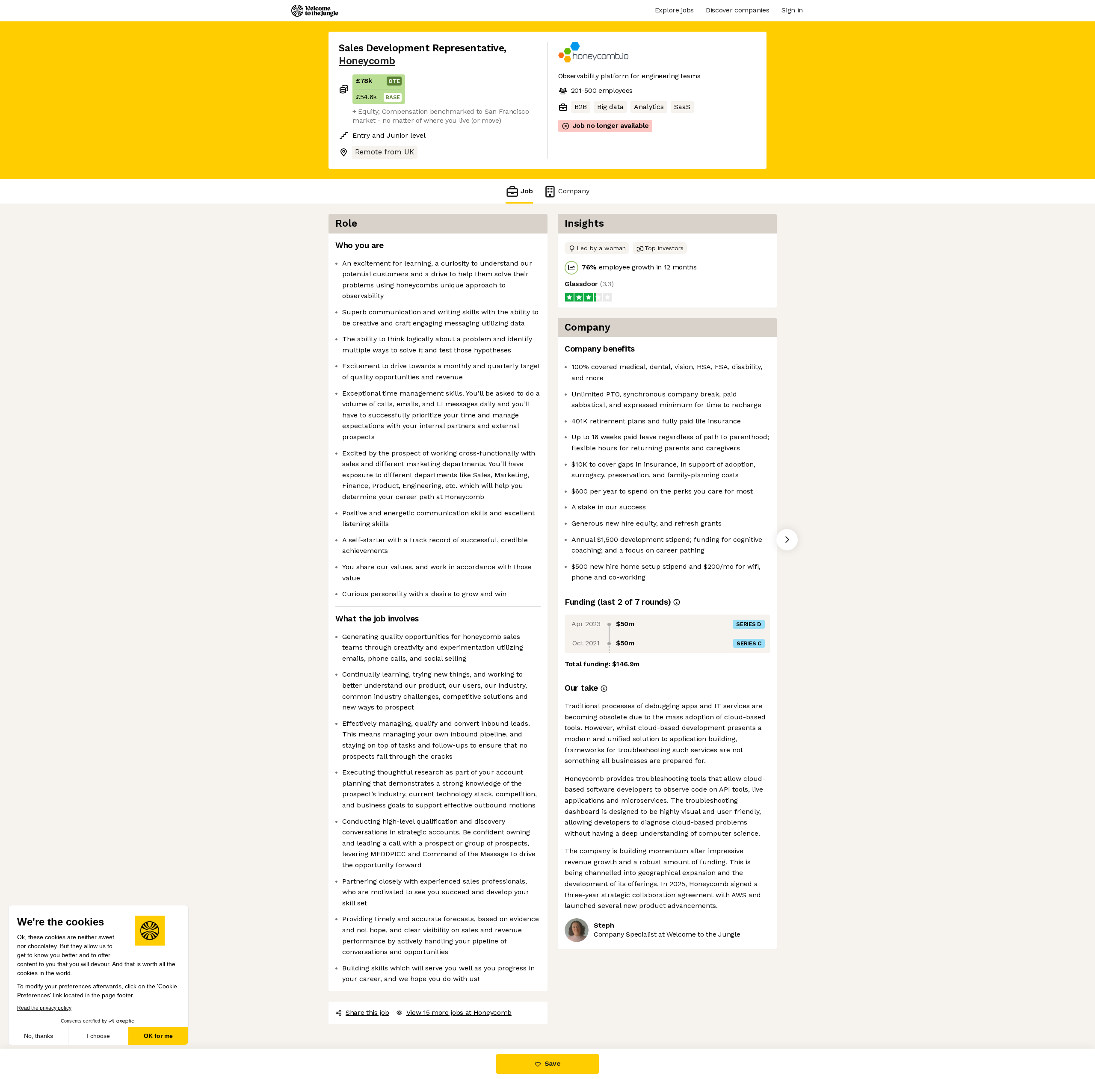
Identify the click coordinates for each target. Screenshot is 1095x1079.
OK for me (158, 1035)
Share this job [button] (367, 1012)
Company (573, 191)
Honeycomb (367, 61)
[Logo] (314, 11)
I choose (98, 1035)
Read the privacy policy (44, 1008)
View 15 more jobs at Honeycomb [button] (459, 1012)
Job (527, 191)
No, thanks (38, 1035)
